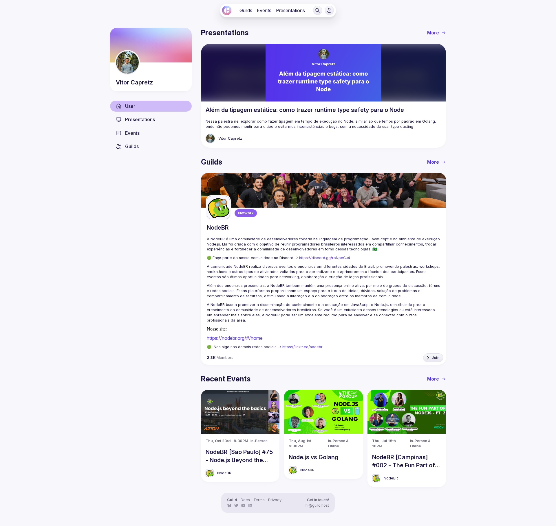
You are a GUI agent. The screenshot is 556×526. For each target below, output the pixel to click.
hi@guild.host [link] (317, 505)
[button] (317, 10)
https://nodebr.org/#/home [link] (235, 338)
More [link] (433, 33)
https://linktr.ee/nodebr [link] (302, 347)
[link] (226, 10)
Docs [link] (245, 500)
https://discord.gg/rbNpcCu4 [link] (324, 258)
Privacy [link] (274, 500)
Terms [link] (259, 500)
